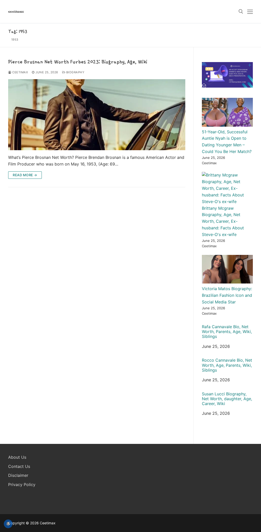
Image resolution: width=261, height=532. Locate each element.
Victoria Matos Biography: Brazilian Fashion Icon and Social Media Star (227, 295)
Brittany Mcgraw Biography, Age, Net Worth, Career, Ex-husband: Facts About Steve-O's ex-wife (223, 221)
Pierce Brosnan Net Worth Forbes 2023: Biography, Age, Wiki (77, 61)
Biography (74, 72)
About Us (17, 457)
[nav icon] (250, 11)
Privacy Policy (21, 484)
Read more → (25, 175)
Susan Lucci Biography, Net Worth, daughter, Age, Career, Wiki (227, 399)
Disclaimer (18, 475)
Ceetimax (19, 72)
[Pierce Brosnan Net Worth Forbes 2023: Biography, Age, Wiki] (96, 114)
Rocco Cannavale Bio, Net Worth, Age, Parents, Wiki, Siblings (227, 365)
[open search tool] (241, 11)
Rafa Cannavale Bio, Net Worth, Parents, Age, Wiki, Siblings (227, 331)
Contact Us (19, 466)
